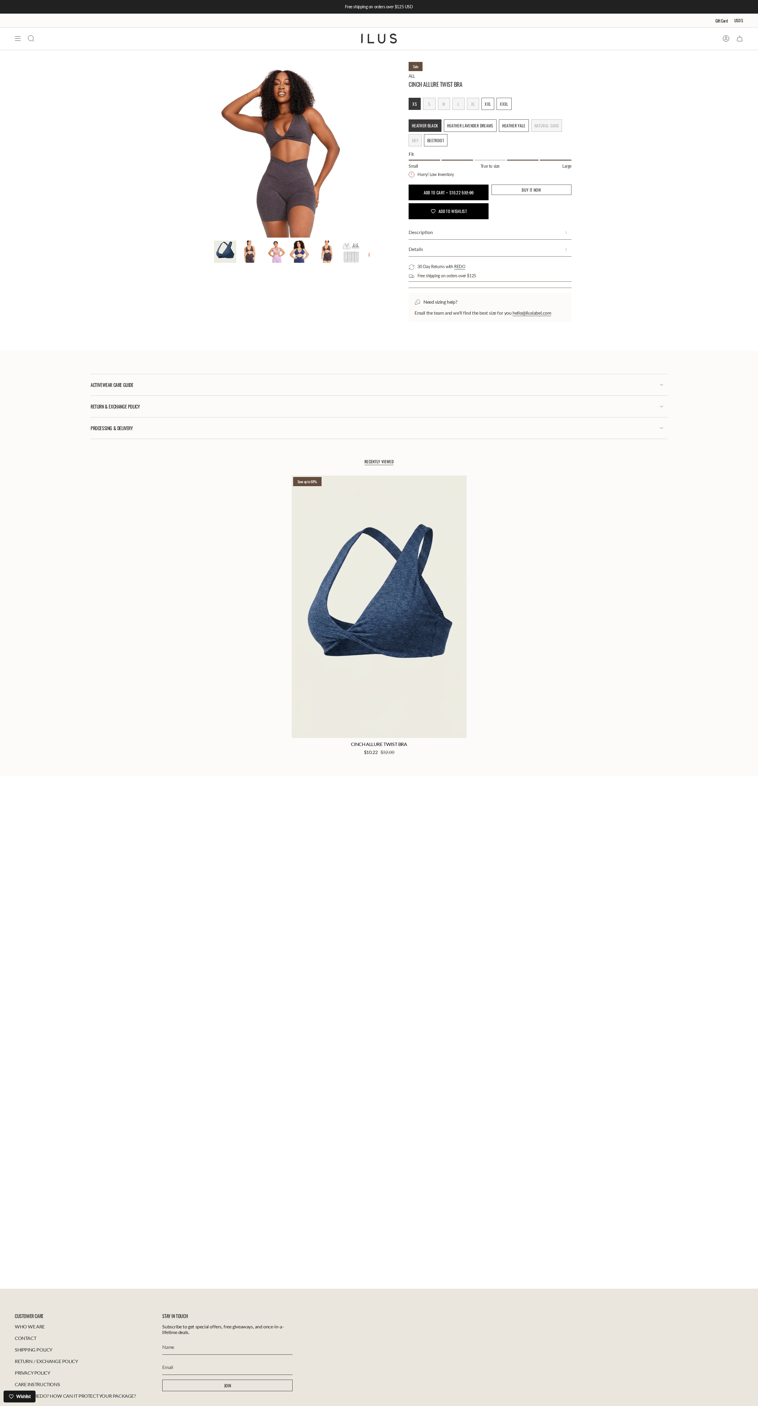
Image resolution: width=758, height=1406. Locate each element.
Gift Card (721, 20)
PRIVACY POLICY (32, 1372)
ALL (412, 76)
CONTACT (25, 1338)
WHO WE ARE (30, 1326)
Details (416, 249)
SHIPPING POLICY (33, 1349)
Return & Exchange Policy (115, 406)
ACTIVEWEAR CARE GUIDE (112, 384)
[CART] (739, 38)
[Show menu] (18, 38)
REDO (459, 266)
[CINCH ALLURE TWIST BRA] (379, 606)
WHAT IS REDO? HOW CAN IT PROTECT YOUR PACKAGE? (75, 1396)
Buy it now (531, 190)
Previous (214, 150)
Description (421, 232)
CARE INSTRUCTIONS (37, 1384)
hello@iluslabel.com (532, 313)
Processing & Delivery (112, 428)
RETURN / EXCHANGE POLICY (46, 1361)
